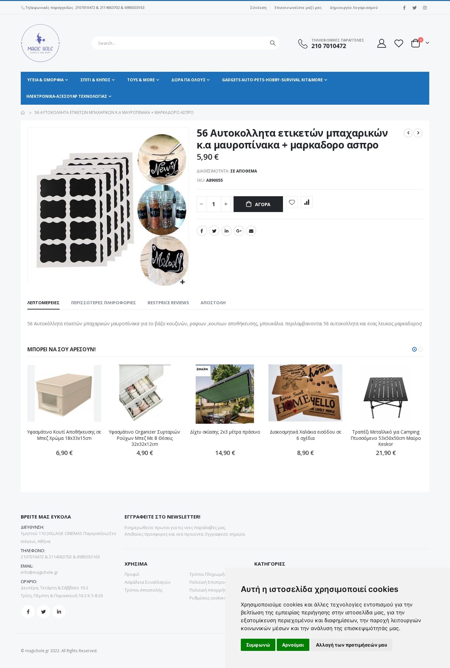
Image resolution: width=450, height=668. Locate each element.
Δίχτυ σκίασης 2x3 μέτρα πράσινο (225, 432)
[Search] (273, 43)
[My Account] (381, 43)
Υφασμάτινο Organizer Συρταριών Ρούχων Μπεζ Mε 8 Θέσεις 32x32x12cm (144, 438)
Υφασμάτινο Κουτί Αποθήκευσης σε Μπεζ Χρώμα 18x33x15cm (64, 435)
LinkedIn (226, 231)
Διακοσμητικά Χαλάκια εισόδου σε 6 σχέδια (305, 435)
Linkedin (59, 611)
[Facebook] (404, 7)
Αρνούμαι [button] (293, 645)
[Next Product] (418, 133)
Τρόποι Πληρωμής (207, 574)
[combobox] (186, 43)
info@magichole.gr (39, 572)
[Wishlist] (399, 43)
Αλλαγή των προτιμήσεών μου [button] (351, 645)
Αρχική (23, 113)
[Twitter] (414, 7)
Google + (239, 231)
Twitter (214, 231)
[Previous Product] (408, 133)
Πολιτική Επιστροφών (211, 582)
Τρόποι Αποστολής (143, 590)
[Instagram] (424, 7)
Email (251, 231)
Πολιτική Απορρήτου (210, 590)
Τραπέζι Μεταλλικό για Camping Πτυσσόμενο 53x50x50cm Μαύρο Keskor (386, 438)
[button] (182, 282)
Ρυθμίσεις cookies (207, 598)
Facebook (202, 231)
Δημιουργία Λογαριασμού (354, 7)
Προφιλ (132, 574)
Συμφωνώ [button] (258, 645)
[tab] (43, 302)
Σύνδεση (258, 7)
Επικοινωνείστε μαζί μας (298, 7)
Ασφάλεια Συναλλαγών (147, 582)
